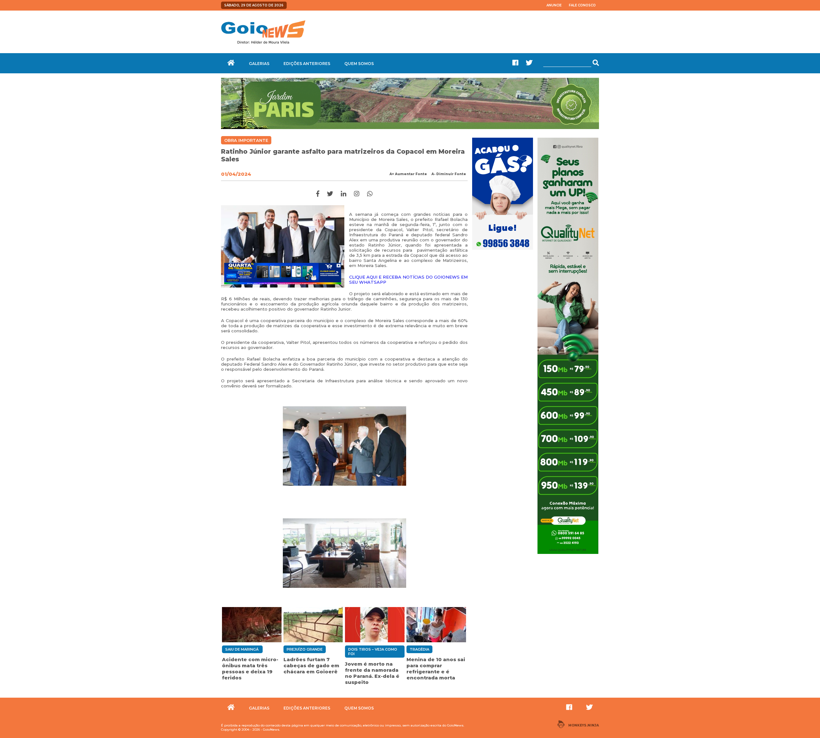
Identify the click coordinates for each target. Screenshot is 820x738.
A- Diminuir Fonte (448, 174)
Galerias (259, 63)
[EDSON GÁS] (502, 250)
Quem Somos (359, 63)
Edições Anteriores (306, 63)
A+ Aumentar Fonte (408, 174)
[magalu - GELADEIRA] (282, 273)
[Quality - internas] (567, 554)
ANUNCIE (554, 5)
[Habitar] (410, 127)
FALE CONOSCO (582, 5)
